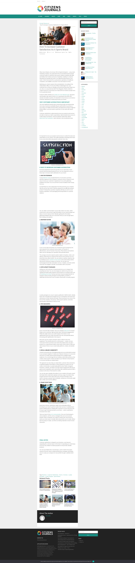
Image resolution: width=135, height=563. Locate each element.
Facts (83, 94)
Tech (80, 16)
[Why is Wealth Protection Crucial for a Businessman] (45, 484)
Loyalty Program (49, 476)
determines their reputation (46, 118)
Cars (83, 91)
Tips (66, 52)
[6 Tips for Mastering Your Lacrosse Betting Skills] (69, 484)
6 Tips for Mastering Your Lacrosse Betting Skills (69, 489)
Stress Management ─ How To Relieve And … (90, 63)
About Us (38, 1)
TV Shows (84, 125)
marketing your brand (46, 274)
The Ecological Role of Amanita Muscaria (89, 48)
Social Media (84, 117)
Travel (85, 16)
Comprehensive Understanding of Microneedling (88, 58)
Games (83, 99)
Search (89, 25)
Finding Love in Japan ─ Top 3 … (90, 72)
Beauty (83, 86)
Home (40, 16)
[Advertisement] (57, 63)
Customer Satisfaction (52, 474)
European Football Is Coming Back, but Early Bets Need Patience (69, 505)
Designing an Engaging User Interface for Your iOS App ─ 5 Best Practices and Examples (57, 490)
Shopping (84, 115)
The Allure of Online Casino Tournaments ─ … (90, 53)
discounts (66, 330)
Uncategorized (85, 127)
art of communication (55, 414)
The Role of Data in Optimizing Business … (89, 77)
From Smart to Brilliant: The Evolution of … (90, 43)
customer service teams (55, 259)
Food (83, 97)
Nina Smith (43, 52)
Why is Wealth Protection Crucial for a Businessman (45, 489)
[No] (133, 561)
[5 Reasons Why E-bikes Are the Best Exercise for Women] (57, 499)
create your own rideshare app (61, 94)
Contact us (43, 1)
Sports (74, 16)
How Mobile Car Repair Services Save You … (89, 68)
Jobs (64, 16)
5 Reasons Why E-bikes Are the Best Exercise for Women (57, 505)
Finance (83, 96)
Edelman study (46, 177)
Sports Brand (57, 476)
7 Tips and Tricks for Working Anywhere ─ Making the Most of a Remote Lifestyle (44, 505)
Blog (83, 88)
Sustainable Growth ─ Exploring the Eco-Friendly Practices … (90, 39)
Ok (93, 561)
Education (84, 93)
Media (69, 16)
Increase (65, 474)
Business (47, 16)
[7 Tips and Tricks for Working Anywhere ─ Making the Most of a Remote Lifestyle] (45, 499)
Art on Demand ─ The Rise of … (90, 34)
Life (82, 107)
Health (53, 16)
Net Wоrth (84, 110)
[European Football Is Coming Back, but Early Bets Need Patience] (69, 499)
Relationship (84, 114)
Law (83, 106)
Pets (83, 112)
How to (61, 474)
